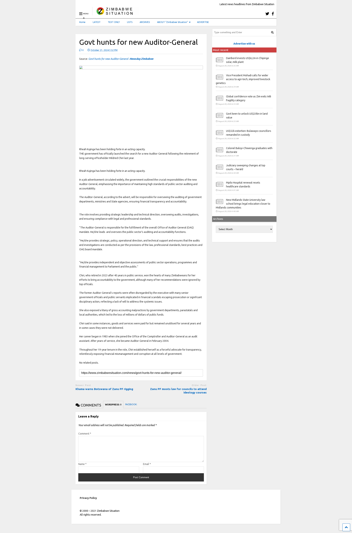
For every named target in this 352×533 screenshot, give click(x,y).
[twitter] (267, 14)
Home (82, 22)
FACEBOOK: (131, 404)
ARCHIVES (145, 22)
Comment (84, 433)
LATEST (96, 22)
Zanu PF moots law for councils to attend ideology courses (178, 390)
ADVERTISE (203, 22)
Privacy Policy (88, 498)
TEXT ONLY (114, 22)
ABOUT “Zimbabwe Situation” (172, 22)
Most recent (220, 50)
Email (147, 464)
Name (82, 464)
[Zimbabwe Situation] (115, 13)
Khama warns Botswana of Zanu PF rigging (104, 389)
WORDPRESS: (113, 404)
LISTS (129, 22)
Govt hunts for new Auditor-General (120, 58)
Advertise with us (244, 43)
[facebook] (273, 14)
